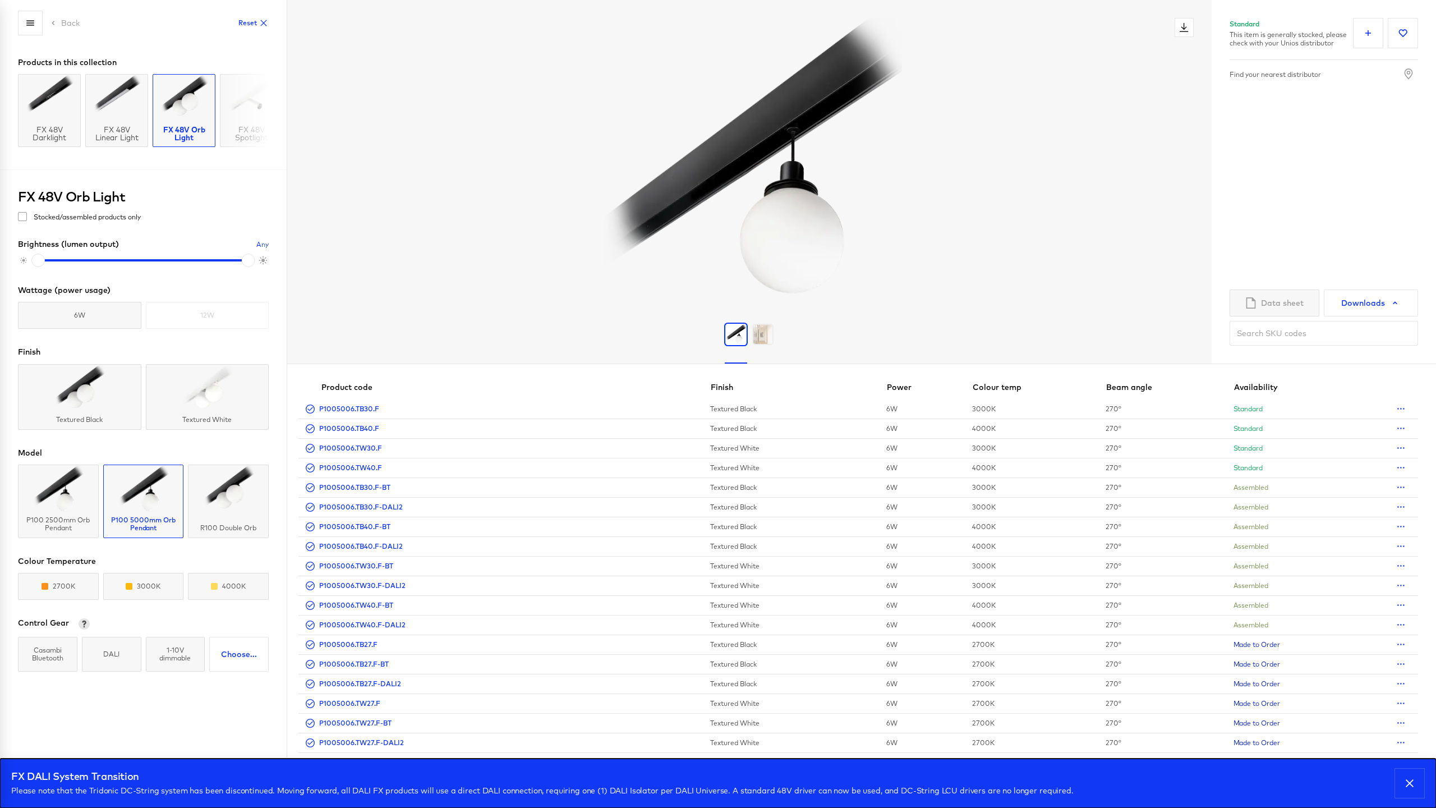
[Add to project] (1368, 33)
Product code (346, 387)
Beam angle (1129, 387)
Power (899, 387)
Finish (722, 387)
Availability (1256, 387)
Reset (247, 23)
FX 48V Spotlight (251, 133)
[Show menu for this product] (1400, 409)
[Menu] (30, 23)
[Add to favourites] (1403, 33)
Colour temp (997, 387)
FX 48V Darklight (49, 133)
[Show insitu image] (763, 334)
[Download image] (1184, 27)
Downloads (1363, 303)
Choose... (239, 654)
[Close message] (1409, 783)
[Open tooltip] (84, 624)
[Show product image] (736, 334)
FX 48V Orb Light (184, 133)
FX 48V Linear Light (117, 133)
